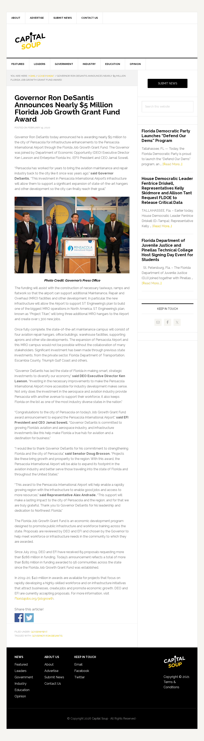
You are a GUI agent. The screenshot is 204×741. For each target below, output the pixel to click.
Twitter (79, 677)
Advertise (51, 671)
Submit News (167, 83)
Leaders (20, 671)
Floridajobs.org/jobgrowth (34, 598)
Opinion (20, 696)
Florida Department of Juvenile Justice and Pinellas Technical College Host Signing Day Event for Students (167, 250)
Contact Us (52, 683)
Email (78, 664)
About (49, 664)
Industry (20, 683)
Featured (21, 664)
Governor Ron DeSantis (47, 635)
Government (39, 631)
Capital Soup (40, 41)
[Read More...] (172, 164)
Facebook (81, 671)
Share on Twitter (29, 617)
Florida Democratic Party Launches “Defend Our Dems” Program (166, 136)
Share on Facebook (19, 617)
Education (22, 690)
